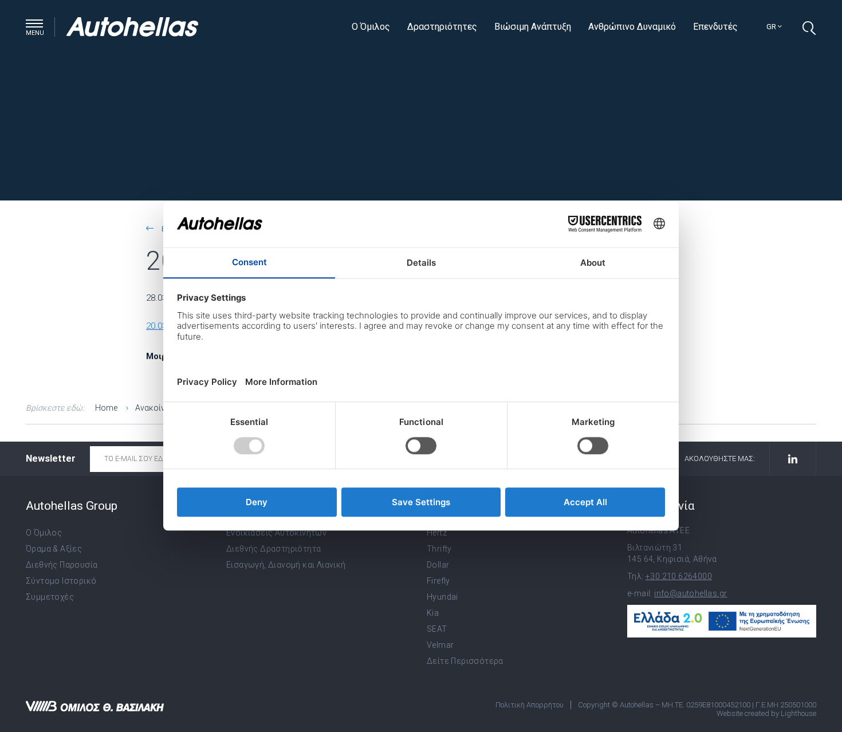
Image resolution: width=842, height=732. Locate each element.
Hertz (437, 532)
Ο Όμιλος (371, 26)
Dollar (438, 564)
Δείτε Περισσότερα (465, 661)
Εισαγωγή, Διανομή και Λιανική (286, 564)
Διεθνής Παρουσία (61, 564)
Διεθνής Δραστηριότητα (273, 548)
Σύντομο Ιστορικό (61, 580)
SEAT (437, 628)
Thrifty (439, 548)
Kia (433, 612)
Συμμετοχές (50, 596)
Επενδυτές (715, 26)
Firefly (438, 580)
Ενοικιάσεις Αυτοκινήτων (276, 532)
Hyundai (442, 596)
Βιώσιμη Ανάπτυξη (532, 26)
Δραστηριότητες (442, 26)
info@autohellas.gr (690, 593)
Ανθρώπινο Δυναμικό (632, 26)
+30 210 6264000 (679, 576)
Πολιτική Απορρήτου (529, 704)
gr (772, 26)
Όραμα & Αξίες (54, 548)
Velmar (440, 645)
